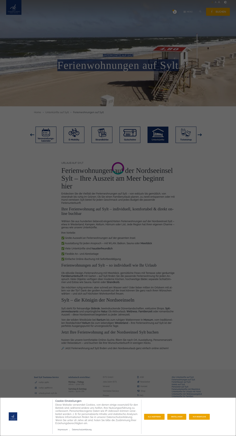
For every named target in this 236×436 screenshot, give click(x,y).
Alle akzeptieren (154, 417)
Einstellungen (176, 417)
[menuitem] (64, 429)
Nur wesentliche (199, 417)
